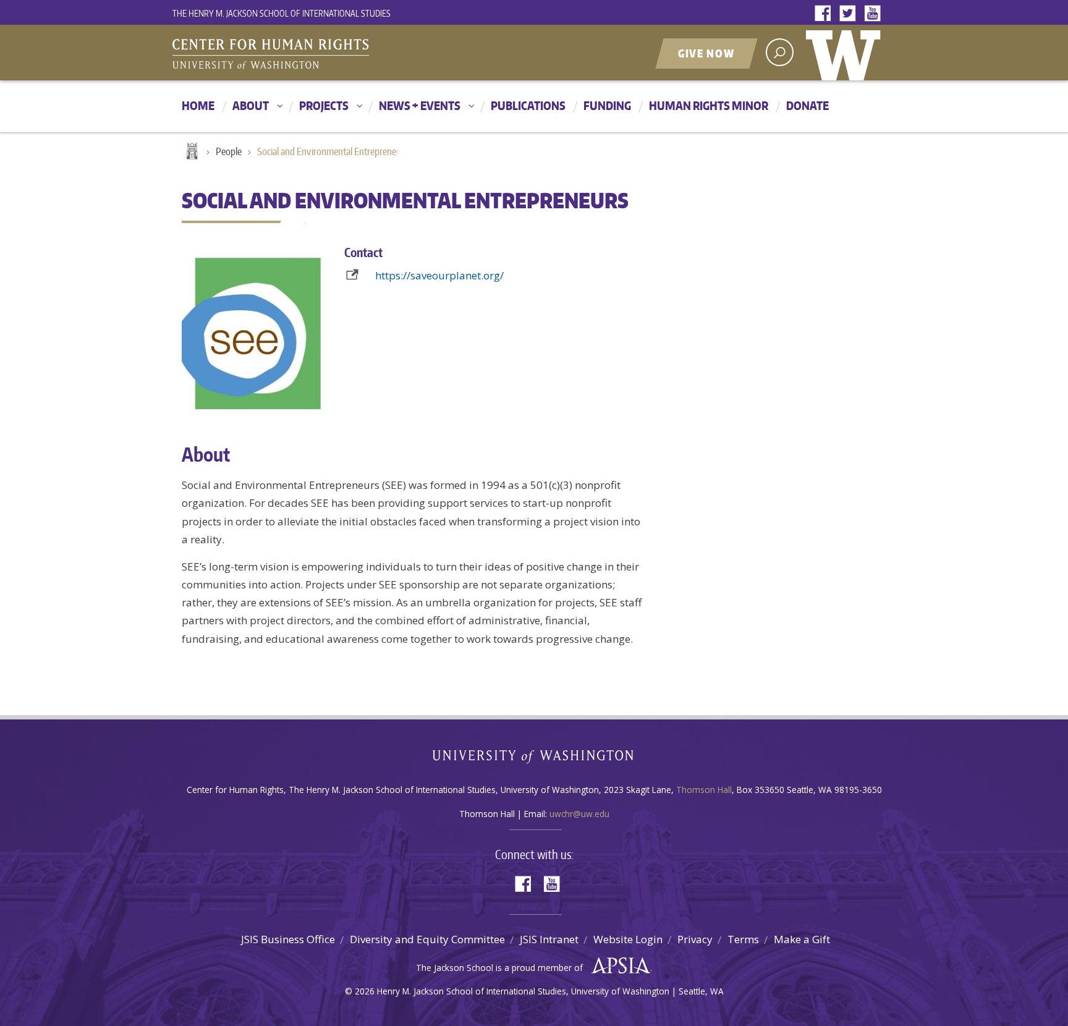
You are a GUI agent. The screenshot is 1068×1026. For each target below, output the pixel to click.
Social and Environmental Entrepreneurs (332, 151)
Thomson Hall (704, 789)
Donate (807, 105)
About (250, 105)
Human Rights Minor (708, 105)
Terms (743, 939)
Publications (528, 105)
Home (198, 105)
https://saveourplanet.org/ (439, 275)
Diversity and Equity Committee (427, 939)
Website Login (628, 939)
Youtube (875, 14)
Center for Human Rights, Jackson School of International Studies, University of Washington (296, 53)
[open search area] (780, 52)
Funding (607, 105)
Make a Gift (802, 939)
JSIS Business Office (288, 939)
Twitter (850, 14)
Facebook (826, 14)
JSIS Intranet (549, 939)
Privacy (695, 939)
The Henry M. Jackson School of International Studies (281, 13)
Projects (324, 105)
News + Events (419, 105)
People (229, 151)
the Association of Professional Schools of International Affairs (617, 966)
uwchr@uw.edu (579, 814)
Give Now (706, 53)
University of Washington (846, 52)
